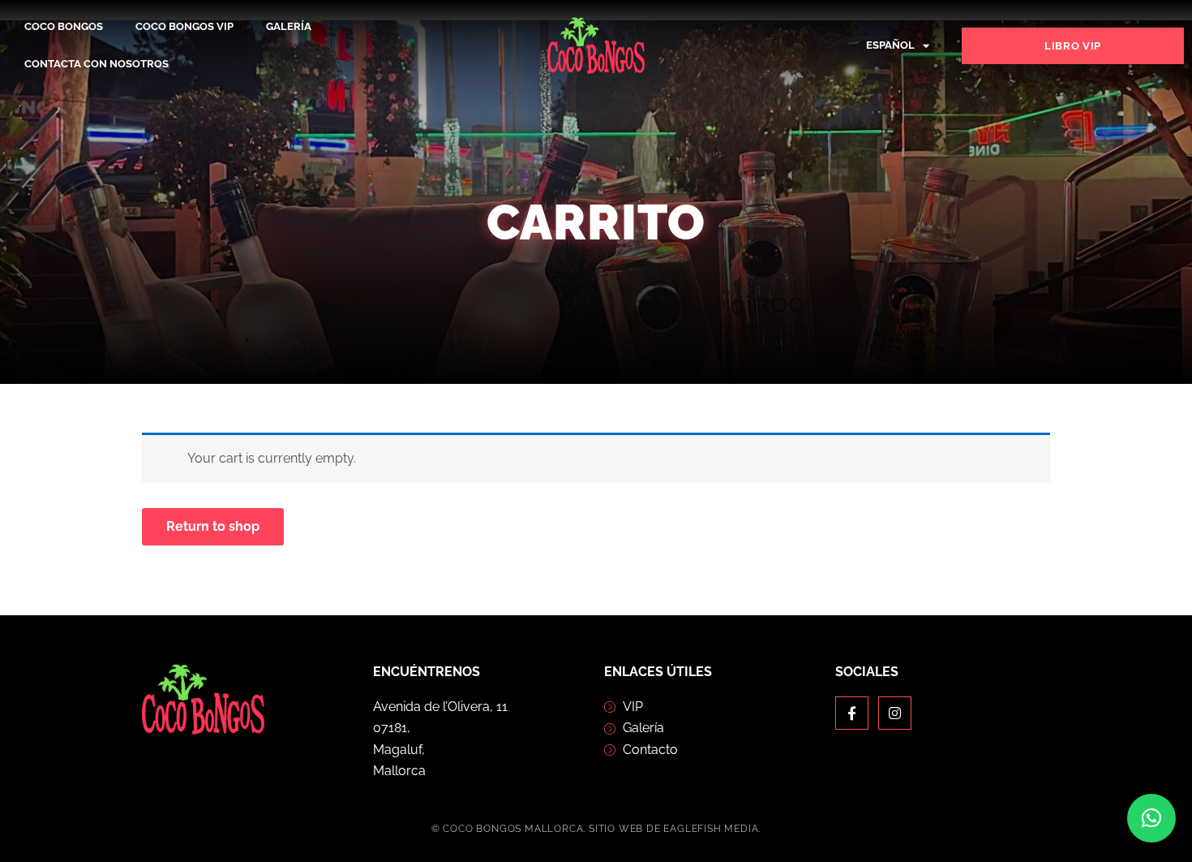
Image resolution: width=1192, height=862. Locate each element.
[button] (1151, 818)
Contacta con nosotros (96, 64)
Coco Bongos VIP (184, 26)
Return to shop (212, 526)
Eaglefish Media (710, 828)
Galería (288, 26)
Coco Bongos (63, 26)
